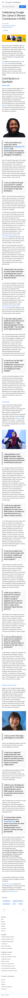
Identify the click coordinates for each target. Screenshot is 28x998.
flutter (20, 904)
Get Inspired (6, 901)
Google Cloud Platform (6, 986)
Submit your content (12, 891)
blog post (4, 105)
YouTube (3, 930)
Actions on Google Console (7, 963)
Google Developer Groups (7, 939)
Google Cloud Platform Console (8, 956)
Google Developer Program (7, 936)
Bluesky (3, 921)
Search (23, 6)
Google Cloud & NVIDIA (6, 948)
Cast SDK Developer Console (8, 966)
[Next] (23, 909)
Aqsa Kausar (5, 402)
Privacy (7, 995)
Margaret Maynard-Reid (9, 685)
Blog (2, 919)
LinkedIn (3, 926)
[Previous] (4, 909)
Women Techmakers (6, 946)
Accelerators (4, 943)
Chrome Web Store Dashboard (8, 968)
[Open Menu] (3, 2)
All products (4, 989)
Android (3, 979)
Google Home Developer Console (9, 970)
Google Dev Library (7, 884)
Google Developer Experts (7, 941)
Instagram (3, 924)
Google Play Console (6, 959)
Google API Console (5, 954)
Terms (2, 995)
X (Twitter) (3, 928)
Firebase (3, 984)
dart (14, 904)
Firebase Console (5, 961)
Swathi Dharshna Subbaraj (8, 25)
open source (6, 904)
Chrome (3, 982)
